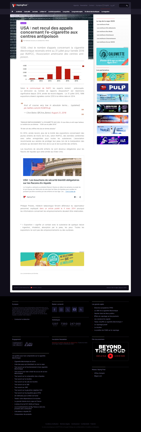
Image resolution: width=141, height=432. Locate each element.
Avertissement (75, 424)
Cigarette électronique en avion (25, 361)
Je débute (19, 11)
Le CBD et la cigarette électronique (106, 310)
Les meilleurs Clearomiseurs (106, 38)
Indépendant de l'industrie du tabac (17, 344)
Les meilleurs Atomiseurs (105, 35)
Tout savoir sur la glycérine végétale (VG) (28, 390)
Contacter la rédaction (22, 319)
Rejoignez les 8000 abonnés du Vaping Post (64, 342)
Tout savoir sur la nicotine (23, 379)
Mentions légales (65, 424)
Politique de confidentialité (76, 427)
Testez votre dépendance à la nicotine (27, 398)
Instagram (61, 309)
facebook (54, 309)
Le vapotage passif (100, 324)
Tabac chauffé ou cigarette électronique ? (108, 322)
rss (81, 309)
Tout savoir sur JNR (21, 387)
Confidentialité (85, 424)
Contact (91, 5)
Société (28, 15)
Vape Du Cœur (28, 344)
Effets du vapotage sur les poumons (106, 316)
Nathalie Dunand (30, 40)
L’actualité (27, 11)
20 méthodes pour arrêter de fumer (26, 396)
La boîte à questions (54, 11)
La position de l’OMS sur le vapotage (106, 330)
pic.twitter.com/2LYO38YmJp (37, 108)
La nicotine (98, 327)
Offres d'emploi (99, 373)
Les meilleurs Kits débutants (106, 28)
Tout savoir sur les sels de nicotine (25, 382)
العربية (112, 5)
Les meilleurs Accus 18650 (106, 42)
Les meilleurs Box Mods (104, 31)
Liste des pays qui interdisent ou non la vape (29, 364)
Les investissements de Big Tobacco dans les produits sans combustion (29, 407)
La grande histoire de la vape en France (27, 401)
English (106, 5)
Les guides (66, 11)
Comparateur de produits (22, 414)
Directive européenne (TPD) (103, 308)
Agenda (76, 5)
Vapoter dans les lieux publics (104, 313)
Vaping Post (28, 4)
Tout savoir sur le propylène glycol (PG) (27, 393)
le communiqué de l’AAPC (39, 88)
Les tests (35, 11)
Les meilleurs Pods (103, 24)
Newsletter (84, 5)
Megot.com (98, 376)
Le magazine (105, 11)
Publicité (93, 424)
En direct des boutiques (92, 11)
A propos (99, 5)
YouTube (74, 309)
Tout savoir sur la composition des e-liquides (29, 376)
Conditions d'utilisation (52, 424)
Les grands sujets (77, 11)
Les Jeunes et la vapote (102, 319)
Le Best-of (43, 11)
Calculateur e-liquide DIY (22, 411)
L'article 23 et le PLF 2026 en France (26, 404)
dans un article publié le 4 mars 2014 (58, 208)
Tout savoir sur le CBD (21, 384)
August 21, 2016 (59, 112)
